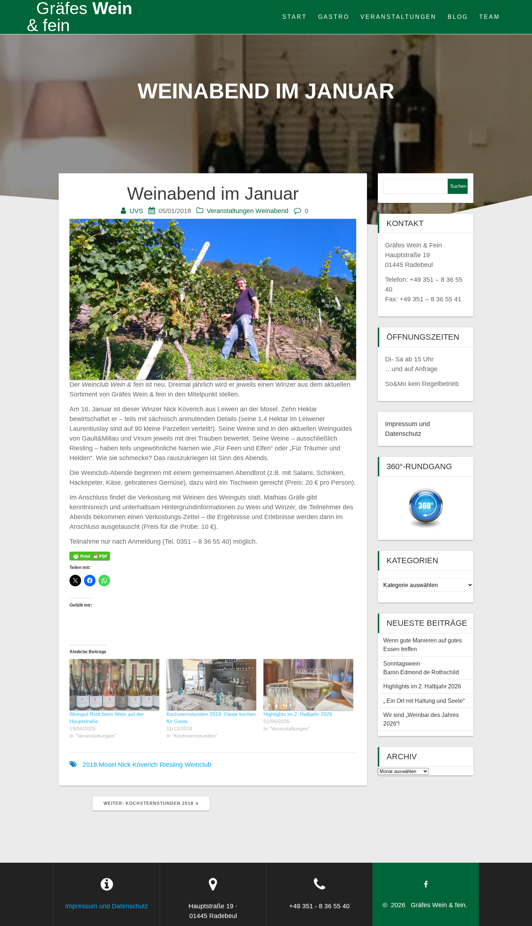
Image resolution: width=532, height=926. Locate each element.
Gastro (333, 16)
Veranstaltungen (398, 16)
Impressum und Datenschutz (106, 906)
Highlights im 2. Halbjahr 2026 (297, 714)
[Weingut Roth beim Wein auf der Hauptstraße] (114, 684)
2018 (90, 764)
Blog (458, 16)
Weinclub (198, 764)
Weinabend (272, 210)
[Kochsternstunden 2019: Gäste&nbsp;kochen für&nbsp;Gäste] (211, 684)
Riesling (171, 764)
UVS (136, 210)
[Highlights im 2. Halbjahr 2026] (308, 684)
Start (294, 16)
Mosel (107, 764)
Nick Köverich (138, 764)
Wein (79, 17)
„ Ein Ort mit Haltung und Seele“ (424, 700)
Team (489, 16)
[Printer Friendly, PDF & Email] (89, 555)
